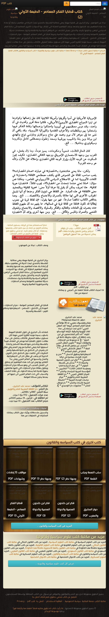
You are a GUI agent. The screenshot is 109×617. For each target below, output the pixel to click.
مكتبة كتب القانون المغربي (23, 551)
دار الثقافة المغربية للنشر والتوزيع (22, 389)
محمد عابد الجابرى (21, 386)
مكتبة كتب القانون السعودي (81, 551)
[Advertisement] (54, 77)
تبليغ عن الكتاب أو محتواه (26, 237)
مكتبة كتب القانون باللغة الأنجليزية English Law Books (50, 548)
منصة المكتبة (88, 601)
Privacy (21, 601)
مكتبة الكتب (100, 601)
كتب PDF (6, 3)
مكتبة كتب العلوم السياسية (61, 542)
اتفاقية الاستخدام (54, 601)
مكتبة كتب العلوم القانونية (48, 545)
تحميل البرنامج (69, 234)
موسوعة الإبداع (52, 611)
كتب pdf (31, 601)
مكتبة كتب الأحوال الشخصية (43, 557)
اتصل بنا (40, 601)
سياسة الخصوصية (73, 601)
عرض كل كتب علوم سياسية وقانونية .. (54, 563)
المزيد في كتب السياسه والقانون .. (54, 525)
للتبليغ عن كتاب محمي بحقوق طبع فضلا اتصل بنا (54, 597)
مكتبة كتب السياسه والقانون (66, 554)
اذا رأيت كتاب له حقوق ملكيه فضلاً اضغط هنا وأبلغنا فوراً (38, 608)
